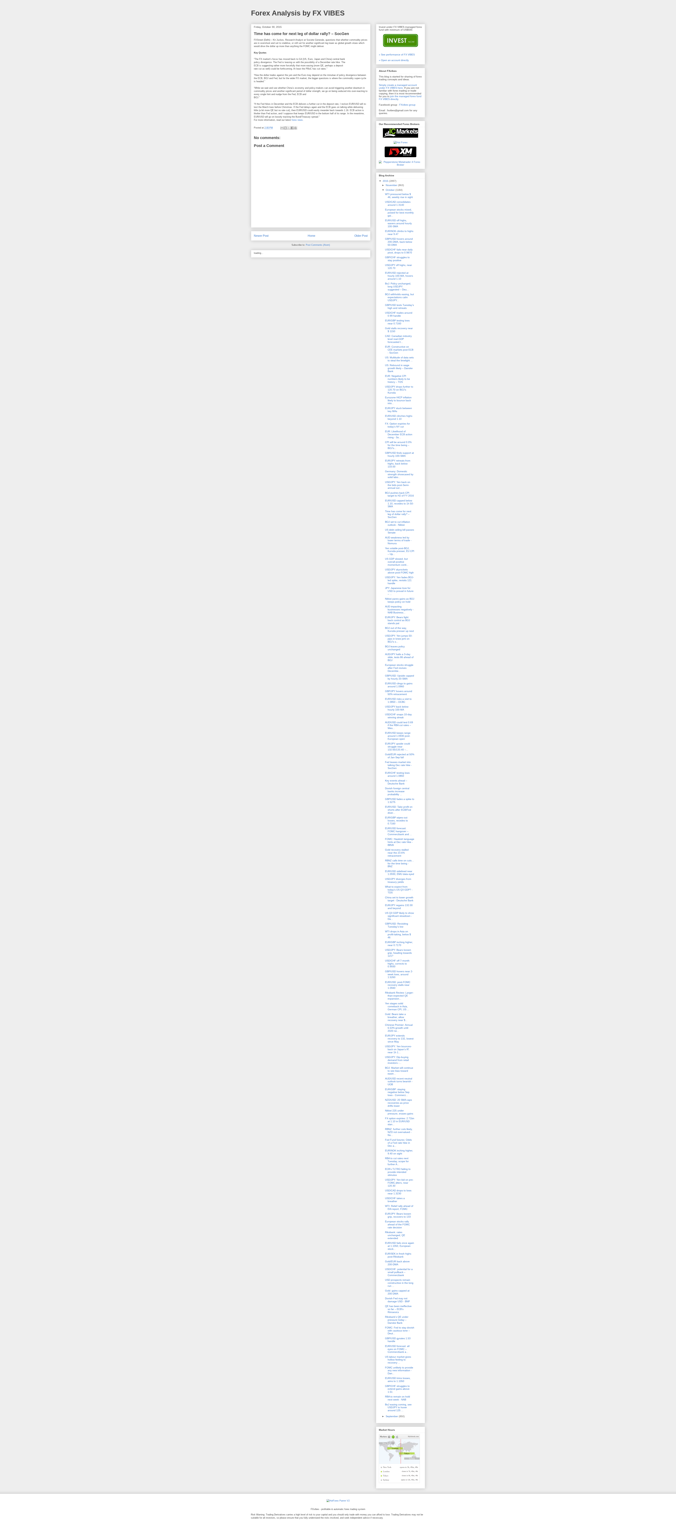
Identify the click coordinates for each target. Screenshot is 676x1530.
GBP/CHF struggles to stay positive (397, 259)
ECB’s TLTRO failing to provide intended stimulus (398, 1172)
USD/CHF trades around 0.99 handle (398, 314)
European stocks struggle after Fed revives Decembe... (399, 668)
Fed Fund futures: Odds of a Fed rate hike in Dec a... (398, 1142)
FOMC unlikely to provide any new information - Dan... (399, 1370)
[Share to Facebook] (292, 128)
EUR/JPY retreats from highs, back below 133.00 (397, 463)
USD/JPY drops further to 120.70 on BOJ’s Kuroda (399, 389)
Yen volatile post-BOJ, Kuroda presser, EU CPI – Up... (399, 551)
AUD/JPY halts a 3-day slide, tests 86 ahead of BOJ (399, 657)
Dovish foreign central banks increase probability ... (397, 791)
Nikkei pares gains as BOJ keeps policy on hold (399, 600)
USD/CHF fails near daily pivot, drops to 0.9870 (399, 251)
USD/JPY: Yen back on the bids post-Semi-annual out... (397, 485)
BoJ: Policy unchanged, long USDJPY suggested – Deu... (398, 286)
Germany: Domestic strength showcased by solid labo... (399, 474)
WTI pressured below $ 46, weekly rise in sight (399, 196)
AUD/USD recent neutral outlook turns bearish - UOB (399, 1081)
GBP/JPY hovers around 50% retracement (398, 693)
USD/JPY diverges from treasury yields (398, 880)
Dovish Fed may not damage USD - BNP (397, 1300)
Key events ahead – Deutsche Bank (396, 782)
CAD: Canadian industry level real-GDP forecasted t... (398, 339)
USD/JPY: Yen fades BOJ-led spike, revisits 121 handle (399, 580)
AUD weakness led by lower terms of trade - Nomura (398, 540)
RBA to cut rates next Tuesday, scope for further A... (397, 1161)
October (390, 189)
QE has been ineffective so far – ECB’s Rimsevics (398, 1309)
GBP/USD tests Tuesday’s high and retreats (399, 306)
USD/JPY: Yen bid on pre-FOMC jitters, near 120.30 (399, 1182)
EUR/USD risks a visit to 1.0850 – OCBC (398, 700)
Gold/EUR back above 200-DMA (397, 1263)
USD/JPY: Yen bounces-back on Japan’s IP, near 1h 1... (398, 1049)
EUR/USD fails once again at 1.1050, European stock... (399, 1246)
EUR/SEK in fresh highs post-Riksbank (398, 1255)
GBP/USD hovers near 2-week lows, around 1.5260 (399, 974)
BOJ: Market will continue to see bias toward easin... (399, 1070)
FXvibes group (407, 104)
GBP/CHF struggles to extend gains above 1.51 (397, 1389)
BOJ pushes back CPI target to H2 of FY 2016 (399, 494)
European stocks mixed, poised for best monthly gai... (399, 212)
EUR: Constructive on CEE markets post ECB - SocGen (399, 349)
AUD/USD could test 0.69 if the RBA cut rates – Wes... (399, 725)
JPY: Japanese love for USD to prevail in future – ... (399, 591)
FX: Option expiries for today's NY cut (397, 425)
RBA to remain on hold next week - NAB (397, 1398)
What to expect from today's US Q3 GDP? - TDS (399, 889)
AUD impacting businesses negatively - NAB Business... (399, 609)
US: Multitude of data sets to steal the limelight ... (399, 359)
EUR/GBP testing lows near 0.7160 (397, 322)
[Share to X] (288, 128)
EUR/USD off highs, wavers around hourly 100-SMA (398, 223)
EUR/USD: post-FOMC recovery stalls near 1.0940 (397, 985)
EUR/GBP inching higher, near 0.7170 (399, 944)
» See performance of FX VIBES (397, 54)
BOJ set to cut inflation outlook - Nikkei (397, 523)
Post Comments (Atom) (318, 245)
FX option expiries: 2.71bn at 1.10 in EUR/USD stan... (399, 1121)
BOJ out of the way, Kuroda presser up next (399, 629)
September (392, 1416)
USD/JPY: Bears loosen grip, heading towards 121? (398, 952)
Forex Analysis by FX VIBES (298, 13)
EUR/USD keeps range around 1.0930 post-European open (398, 735)
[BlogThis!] (285, 128)
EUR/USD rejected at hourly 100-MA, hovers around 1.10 (399, 275)
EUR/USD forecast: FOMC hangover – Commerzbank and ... (398, 831)
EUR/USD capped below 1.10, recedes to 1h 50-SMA (399, 503)
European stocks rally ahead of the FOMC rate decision (397, 1224)
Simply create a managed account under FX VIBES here (398, 86)
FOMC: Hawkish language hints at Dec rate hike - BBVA (399, 842)
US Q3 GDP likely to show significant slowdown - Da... (399, 916)
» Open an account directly (394, 60)
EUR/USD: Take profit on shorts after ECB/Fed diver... (398, 809)
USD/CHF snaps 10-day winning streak (398, 716)
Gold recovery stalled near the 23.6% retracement (397, 852)
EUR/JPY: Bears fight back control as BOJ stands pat (397, 620)
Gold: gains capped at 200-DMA (397, 1292)
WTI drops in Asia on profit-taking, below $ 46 (398, 934)
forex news (297, 120)
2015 (386, 181)
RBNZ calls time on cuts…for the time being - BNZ (399, 863)
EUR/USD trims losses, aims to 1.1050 (398, 1380)
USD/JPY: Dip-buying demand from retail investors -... (397, 1060)
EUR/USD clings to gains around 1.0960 (398, 685)
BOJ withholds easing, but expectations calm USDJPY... (399, 297)
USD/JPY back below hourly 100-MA (396, 708)
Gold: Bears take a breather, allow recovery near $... (396, 1017)
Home (311, 235)
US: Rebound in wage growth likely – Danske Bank (399, 368)
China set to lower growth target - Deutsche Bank (399, 899)
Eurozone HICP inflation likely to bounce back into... (398, 400)
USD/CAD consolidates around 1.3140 (398, 203)
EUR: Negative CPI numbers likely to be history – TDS (397, 379)
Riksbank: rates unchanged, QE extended (395, 1235)
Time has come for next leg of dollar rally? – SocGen (398, 514)
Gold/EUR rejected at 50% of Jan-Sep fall (399, 756)
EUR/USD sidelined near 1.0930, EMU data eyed (399, 873)
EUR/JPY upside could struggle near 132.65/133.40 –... (397, 746)
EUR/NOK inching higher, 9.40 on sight (399, 1152)
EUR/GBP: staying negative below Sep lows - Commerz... (397, 1092)
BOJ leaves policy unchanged (395, 648)
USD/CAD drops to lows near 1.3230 (398, 1192)
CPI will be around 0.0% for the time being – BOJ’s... (398, 445)
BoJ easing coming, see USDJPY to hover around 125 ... (398, 1407)
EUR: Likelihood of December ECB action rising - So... (398, 434)
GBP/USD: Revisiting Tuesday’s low (396, 925)
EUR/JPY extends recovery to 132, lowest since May (399, 1038)
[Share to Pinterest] (295, 128)
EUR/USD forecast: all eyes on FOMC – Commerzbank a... (397, 1349)
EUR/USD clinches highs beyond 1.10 (398, 417)
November (392, 185)
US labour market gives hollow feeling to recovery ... (398, 1359)
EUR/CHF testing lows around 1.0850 (397, 774)
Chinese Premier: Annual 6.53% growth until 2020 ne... (399, 1027)
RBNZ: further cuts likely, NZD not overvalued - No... (398, 1132)
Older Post (361, 235)
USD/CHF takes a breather (395, 1200)
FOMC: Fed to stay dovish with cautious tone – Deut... (399, 1330)
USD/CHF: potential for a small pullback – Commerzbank (399, 1272)
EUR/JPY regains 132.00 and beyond (399, 907)
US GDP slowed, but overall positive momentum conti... (396, 561)
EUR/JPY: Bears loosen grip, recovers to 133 (398, 1215)
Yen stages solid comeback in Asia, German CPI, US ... (397, 1006)
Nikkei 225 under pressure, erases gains (399, 1112)
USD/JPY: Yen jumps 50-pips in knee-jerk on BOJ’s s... (398, 638)
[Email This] (282, 128)
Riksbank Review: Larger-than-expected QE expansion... (399, 995)
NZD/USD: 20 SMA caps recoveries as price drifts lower (398, 1102)
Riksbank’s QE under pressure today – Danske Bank (396, 1319)
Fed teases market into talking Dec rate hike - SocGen (398, 765)
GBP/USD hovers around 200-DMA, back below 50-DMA (399, 241)
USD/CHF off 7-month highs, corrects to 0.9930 (397, 963)
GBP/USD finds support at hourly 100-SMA (399, 454)
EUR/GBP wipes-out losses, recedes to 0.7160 (396, 820)
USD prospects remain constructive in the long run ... (399, 1282)
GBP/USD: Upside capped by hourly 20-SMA (399, 677)
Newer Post (261, 235)
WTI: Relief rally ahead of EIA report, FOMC (399, 1207)
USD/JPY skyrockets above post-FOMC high (399, 571)
